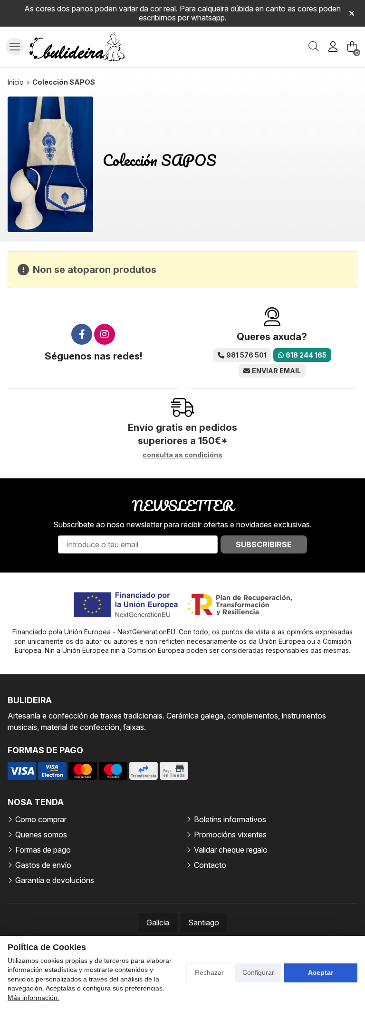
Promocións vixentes (230, 834)
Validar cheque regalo (231, 850)
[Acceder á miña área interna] (332, 46)
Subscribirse (264, 544)
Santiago (203, 922)
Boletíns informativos (230, 819)
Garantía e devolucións (54, 880)
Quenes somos (41, 834)
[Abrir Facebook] (81, 334)
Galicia (157, 922)
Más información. (33, 997)
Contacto (210, 865)
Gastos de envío (43, 865)
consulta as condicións (182, 455)
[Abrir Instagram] (104, 334)
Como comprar (41, 819)
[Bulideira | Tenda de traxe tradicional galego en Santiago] (77, 46)
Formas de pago (43, 850)
